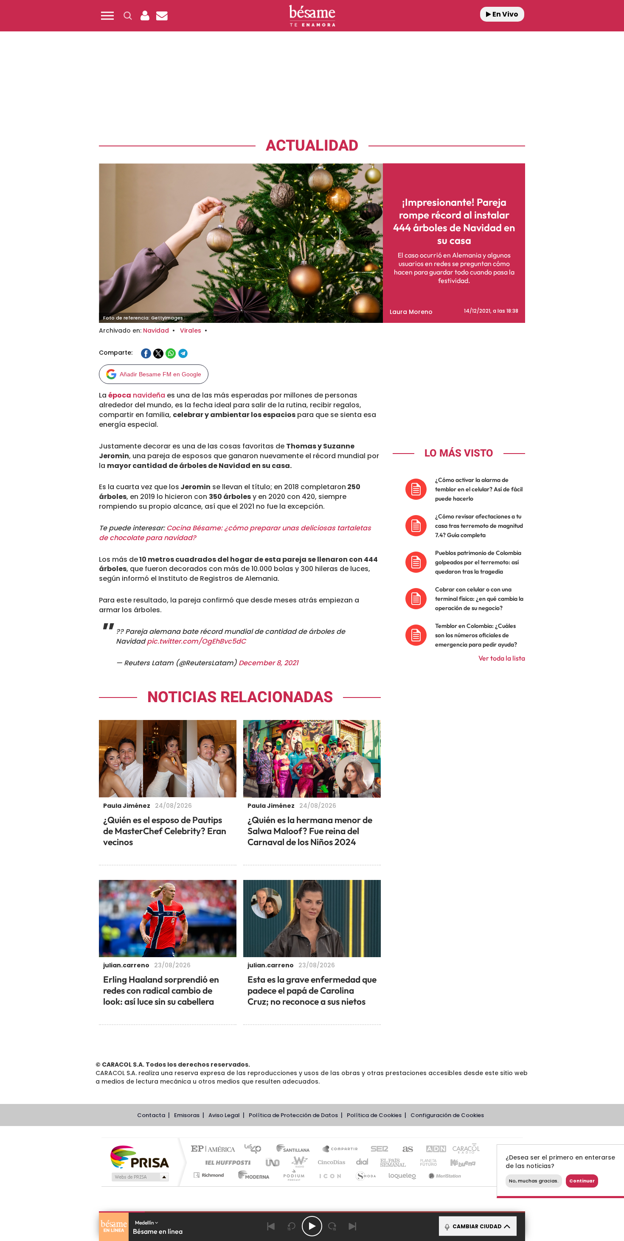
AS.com (404, 1149)
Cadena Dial (362, 1162)
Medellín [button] (145, 1222)
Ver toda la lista (501, 658)
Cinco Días (330, 1162)
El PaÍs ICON (330, 1175)
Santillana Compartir (340, 1149)
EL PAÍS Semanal (394, 1162)
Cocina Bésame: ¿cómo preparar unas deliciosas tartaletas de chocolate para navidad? (235, 533)
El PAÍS (215, 1149)
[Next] (353, 1226)
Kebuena (455, 1162)
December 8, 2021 (268, 663)
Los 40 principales (256, 1149)
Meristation (443, 1175)
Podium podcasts (293, 1175)
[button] (107, 15)
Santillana (295, 1149)
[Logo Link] (312, 16)
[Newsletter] (161, 15)
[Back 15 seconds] (291, 1226)
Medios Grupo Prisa (139, 1177)
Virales (190, 330)
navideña (136, 395)
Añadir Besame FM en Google (160, 374)
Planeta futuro (425, 1162)
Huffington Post (226, 1162)
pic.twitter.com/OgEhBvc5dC (196, 641)
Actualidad (312, 145)
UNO (273, 1162)
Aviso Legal (224, 1115)
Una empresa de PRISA (139, 1156)
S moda (365, 1175)
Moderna (251, 1175)
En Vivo (504, 14)
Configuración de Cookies (447, 1115)
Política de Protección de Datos (293, 1115)
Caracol (463, 1149)
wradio (298, 1162)
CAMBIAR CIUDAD (476, 1226)
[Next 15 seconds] (332, 1226)
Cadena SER (377, 1149)
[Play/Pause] (312, 1226)
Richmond (210, 1175)
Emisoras (187, 1115)
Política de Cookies (374, 1115)
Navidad (156, 330)
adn (432, 1149)
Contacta (151, 1115)
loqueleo (403, 1175)
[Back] (271, 1226)
